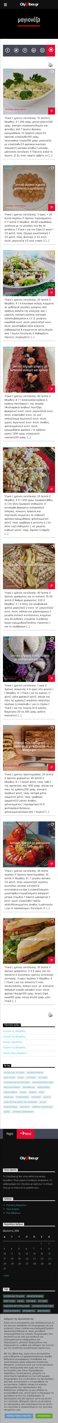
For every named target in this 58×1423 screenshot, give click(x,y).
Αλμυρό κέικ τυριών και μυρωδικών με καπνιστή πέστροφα (29, 746)
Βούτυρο (9, 1077)
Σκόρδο (8, 1097)
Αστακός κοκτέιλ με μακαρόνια (30, 843)
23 (49, 1258)
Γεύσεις (8, 72)
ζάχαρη (24, 1107)
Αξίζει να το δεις (14, 1072)
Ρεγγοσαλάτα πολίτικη (29, 90)
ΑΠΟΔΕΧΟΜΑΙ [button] (44, 1416)
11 (12, 1253)
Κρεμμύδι (29, 1087)
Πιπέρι (32, 1092)
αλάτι (47, 1097)
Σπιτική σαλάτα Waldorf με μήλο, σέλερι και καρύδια (29, 272)
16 (49, 1253)
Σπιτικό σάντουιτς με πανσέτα (29, 939)
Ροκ (41, 1092)
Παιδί (23, 1092)
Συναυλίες (22, 1097)
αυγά (43, 1102)
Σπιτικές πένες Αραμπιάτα (14, 1053)
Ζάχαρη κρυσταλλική (17, 1082)
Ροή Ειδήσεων (13, 1213)
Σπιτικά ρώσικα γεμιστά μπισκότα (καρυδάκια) (29, 187)
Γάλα (21, 1077)
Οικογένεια (10, 1092)
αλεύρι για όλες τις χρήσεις (20, 1102)
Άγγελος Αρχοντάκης (15, 109)
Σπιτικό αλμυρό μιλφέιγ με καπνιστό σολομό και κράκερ (29, 368)
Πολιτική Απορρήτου (16, 1205)
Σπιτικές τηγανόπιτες (12, 1042)
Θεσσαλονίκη (12, 1087)
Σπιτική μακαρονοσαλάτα (29, 468)
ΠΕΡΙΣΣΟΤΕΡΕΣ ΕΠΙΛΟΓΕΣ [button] (18, 1416)
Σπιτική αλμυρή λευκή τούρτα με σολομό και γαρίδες (29, 657)
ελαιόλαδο (10, 1107)
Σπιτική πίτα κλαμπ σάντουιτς (29, 565)
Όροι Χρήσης (12, 1209)
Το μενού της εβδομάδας (14, 1031)
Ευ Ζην (43, 1077)
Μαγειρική (43, 1087)
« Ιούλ (6, 1275)
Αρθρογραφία (35, 1072)
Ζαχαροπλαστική (42, 1082)
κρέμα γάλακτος (42, 1107)
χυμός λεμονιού (23, 1112)
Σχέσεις (36, 1097)
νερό (7, 1112)
